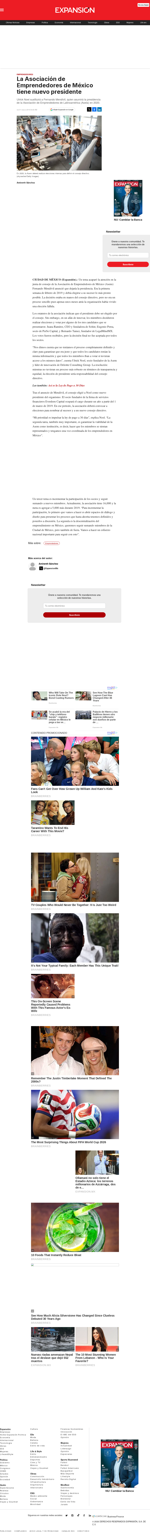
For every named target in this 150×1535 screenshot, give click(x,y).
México (4, 1465)
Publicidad (5, 1531)
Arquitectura (36, 1485)
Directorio (83, 1531)
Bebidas (65, 1490)
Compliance (20, 1531)
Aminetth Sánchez (48, 563)
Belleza (4, 1499)
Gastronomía (67, 1488)
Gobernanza (36, 1501)
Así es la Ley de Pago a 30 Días (66, 385)
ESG (118, 23)
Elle (32, 1434)
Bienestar (66, 1499)
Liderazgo (66, 1449)
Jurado (64, 1504)
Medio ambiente (38, 1496)
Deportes (35, 1460)
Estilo (33, 1454)
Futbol (64, 1462)
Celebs (34, 1443)
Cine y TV (35, 1462)
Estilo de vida (37, 1446)
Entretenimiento (38, 1457)
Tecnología (92, 23)
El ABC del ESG (68, 1435)
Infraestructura (38, 1482)
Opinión (4, 1477)
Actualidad (66, 1446)
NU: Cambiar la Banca (128, 219)
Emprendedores (25, 74)
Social (33, 1499)
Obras (106, 23)
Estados (4, 1474)
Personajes (67, 1496)
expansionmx (74, 1515)
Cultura (34, 1429)
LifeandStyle (6, 1454)
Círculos (4, 1493)
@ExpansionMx (51, 568)
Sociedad (5, 1479)
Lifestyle (65, 1476)
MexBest (65, 1484)
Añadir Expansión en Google (63, 110)
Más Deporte (67, 1474)
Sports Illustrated (69, 1459)
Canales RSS (68, 1531)
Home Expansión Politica (13, 1435)
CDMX (3, 1471)
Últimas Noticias (12, 23)
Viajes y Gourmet (9, 1502)
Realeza (4, 1491)
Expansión (5, 1429)
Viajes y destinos (70, 1493)
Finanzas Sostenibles (72, 1429)
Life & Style (36, 1451)
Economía (59, 23)
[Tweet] (89, 109)
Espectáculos (7, 1488)
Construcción (37, 1476)
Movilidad (35, 1504)
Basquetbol (67, 1471)
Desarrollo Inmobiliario (42, 1479)
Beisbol (65, 1465)
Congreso (5, 1468)
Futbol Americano (70, 1468)
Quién (3, 1485)
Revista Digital (143, 5)
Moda (3, 1496)
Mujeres (130, 23)
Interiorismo (36, 1488)
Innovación (66, 1432)
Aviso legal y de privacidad (44, 1531)
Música (34, 1465)
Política (45, 23)
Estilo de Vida (68, 1502)
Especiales (66, 1454)
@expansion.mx (78, 1515)
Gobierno (5, 1463)
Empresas (30, 23)
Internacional (75, 23)
